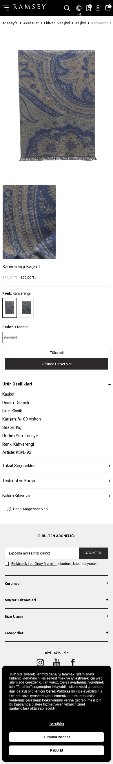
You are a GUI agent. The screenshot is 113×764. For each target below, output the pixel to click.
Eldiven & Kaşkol (57, 23)
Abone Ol (93, 553)
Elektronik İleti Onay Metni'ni (34, 564)
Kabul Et (56, 750)
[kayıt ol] (98, 8)
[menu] (5, 8)
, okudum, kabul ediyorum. (54, 564)
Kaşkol (80, 23)
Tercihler (56, 724)
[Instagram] (40, 662)
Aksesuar (31, 23)
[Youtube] (56, 662)
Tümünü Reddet (56, 737)
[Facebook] (72, 662)
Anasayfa (10, 23)
